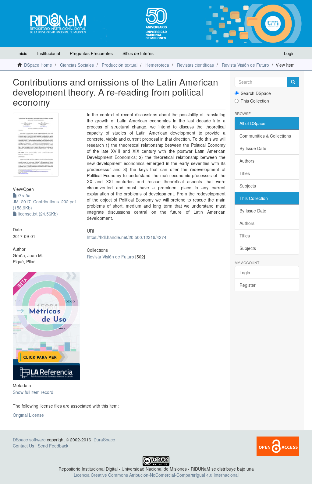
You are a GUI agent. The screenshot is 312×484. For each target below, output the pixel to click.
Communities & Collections (265, 136)
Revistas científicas (195, 65)
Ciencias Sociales (77, 65)
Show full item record (33, 392)
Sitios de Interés (138, 53)
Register (247, 285)
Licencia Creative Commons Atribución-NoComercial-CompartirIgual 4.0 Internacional (156, 475)
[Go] (293, 82)
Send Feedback (53, 446)
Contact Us (23, 446)
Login (244, 272)
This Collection (255, 101)
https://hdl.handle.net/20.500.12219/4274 (126, 237)
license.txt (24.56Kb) (37, 214)
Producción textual (119, 65)
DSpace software (29, 440)
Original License (28, 415)
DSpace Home (38, 65)
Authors (246, 161)
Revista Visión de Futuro (245, 65)
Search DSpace (256, 93)
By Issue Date (252, 148)
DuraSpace (104, 440)
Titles (244, 173)
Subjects (247, 186)
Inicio (22, 53)
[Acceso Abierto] (278, 446)
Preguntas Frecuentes (91, 53)
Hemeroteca (157, 65)
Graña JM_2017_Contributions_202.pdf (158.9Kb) (44, 201)
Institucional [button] (48, 53)
